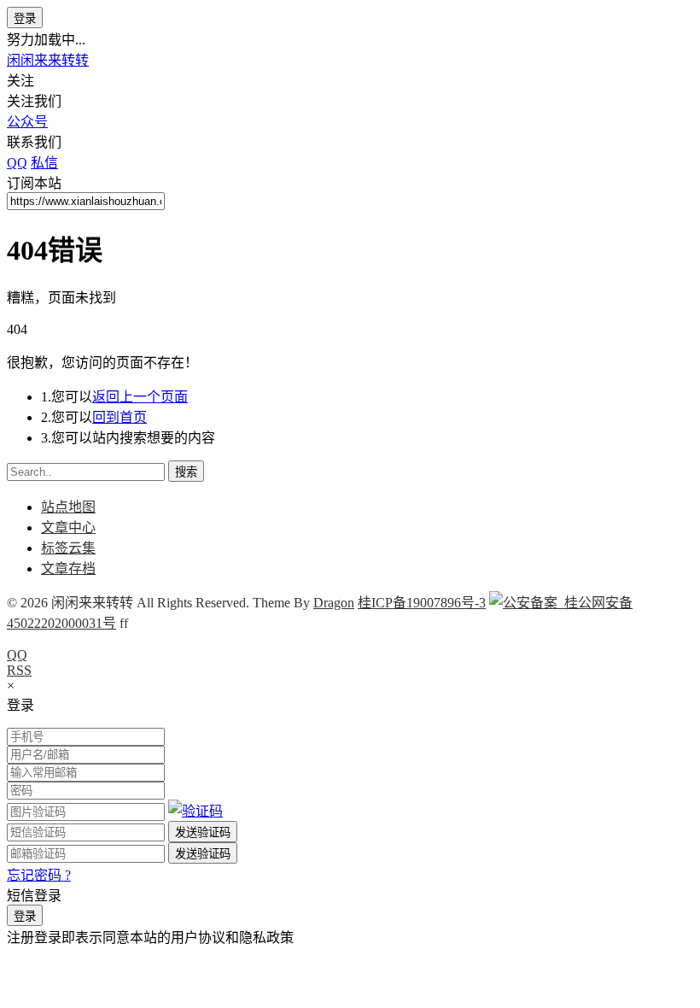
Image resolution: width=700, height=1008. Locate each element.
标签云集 (68, 548)
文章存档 (68, 568)
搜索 (186, 472)
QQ (17, 655)
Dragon (333, 602)
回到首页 (119, 417)
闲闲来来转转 (48, 60)
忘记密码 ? (39, 875)
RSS (19, 670)
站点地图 (68, 507)
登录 (25, 18)
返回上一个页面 (140, 397)
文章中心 (68, 527)
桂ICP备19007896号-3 (422, 602)
